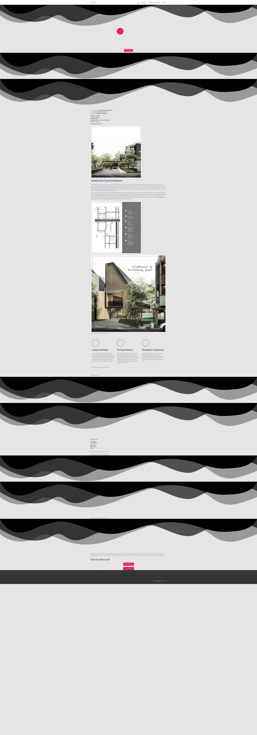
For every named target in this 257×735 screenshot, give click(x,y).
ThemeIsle (164, 581)
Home (138, 2)
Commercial (157, 2)
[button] (128, 335)
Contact (164, 2)
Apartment (150, 2)
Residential (143, 2)
